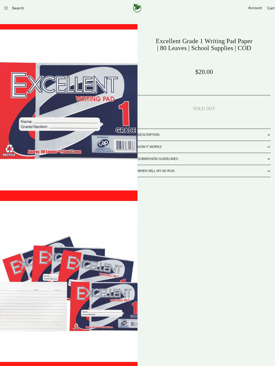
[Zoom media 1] (69, 110)
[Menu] (6, 8)
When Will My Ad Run (156, 171)
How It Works (150, 147)
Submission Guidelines (158, 159)
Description (149, 135)
